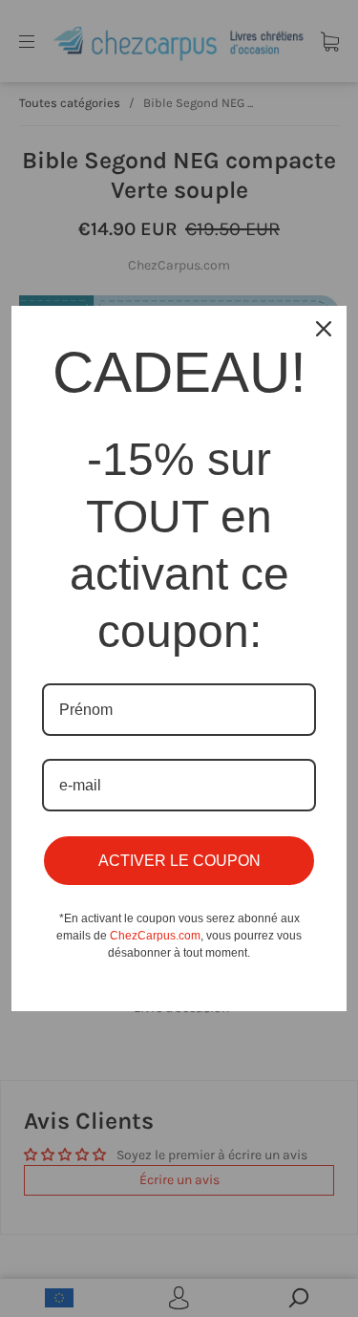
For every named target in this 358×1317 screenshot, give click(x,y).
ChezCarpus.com (155, 935)
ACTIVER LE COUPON (179, 861)
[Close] (324, 329)
